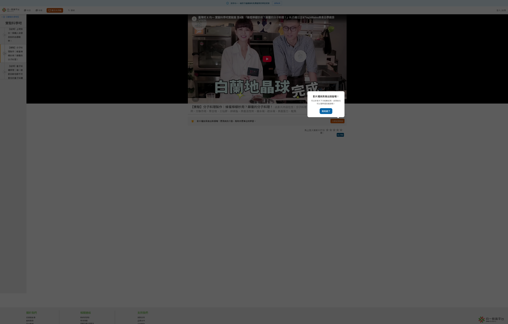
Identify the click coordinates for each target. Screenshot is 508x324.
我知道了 (326, 111)
